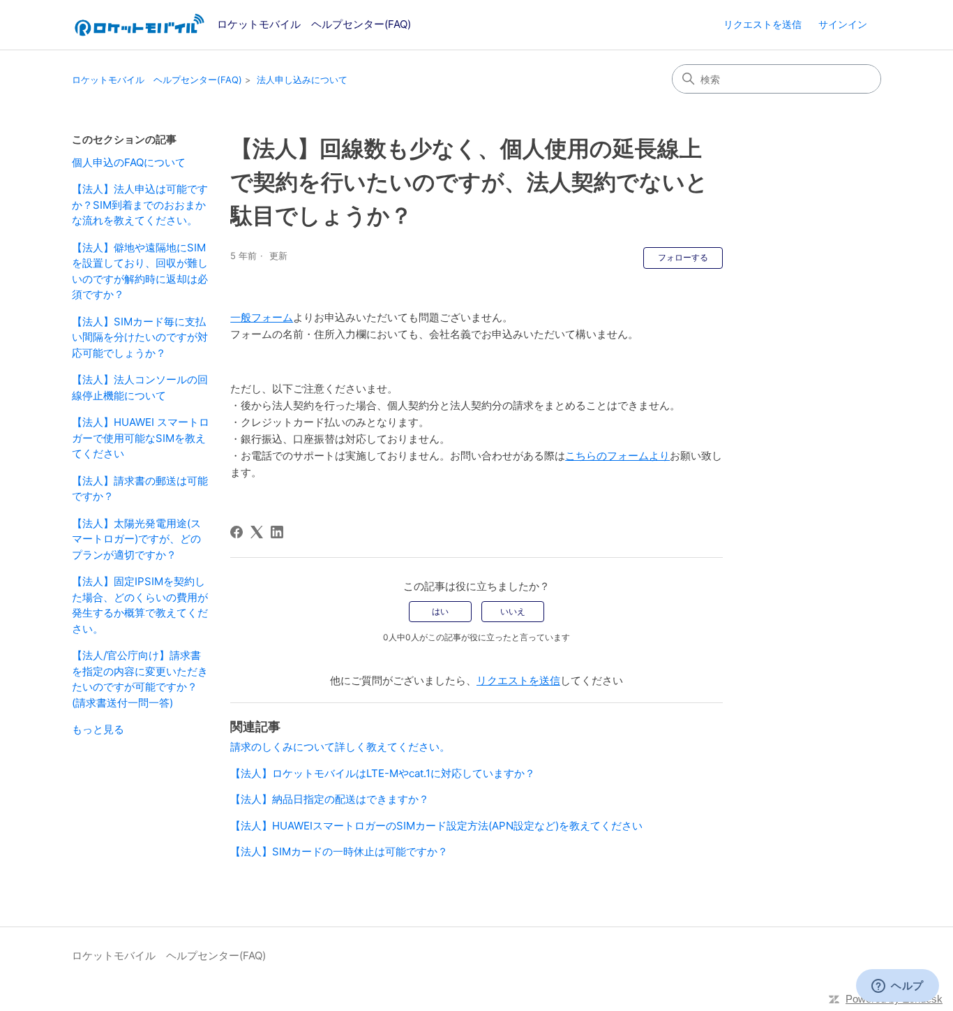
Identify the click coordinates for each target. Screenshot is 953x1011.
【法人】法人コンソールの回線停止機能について (140, 387)
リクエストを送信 (762, 24)
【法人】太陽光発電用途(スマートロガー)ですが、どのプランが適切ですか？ (136, 539)
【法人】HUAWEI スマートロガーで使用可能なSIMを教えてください (140, 437)
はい (440, 611)
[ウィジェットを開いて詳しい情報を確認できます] (897, 986)
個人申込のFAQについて (129, 162)
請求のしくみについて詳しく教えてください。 (340, 746)
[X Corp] (256, 532)
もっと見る (98, 729)
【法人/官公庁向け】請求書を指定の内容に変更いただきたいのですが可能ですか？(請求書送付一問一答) (140, 679)
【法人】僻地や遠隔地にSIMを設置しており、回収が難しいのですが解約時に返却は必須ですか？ (140, 271)
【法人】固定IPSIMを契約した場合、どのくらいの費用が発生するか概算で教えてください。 (140, 605)
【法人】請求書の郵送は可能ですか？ (140, 488)
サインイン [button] (842, 24)
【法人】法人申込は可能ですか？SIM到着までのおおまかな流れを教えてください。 (140, 204)
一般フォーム (261, 317)
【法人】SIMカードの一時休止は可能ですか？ (339, 851)
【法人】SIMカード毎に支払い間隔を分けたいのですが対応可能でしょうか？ (140, 337)
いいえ (512, 611)
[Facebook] (236, 532)
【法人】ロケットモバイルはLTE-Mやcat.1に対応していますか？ (382, 773)
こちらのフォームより (617, 455)
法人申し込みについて (302, 79)
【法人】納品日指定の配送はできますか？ (329, 799)
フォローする (683, 257)
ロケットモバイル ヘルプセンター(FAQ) (157, 79)
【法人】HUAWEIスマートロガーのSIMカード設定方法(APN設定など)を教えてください (436, 825)
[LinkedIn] (277, 532)
